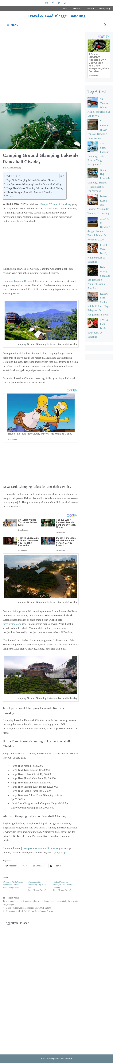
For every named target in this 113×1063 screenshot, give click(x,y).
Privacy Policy (104, 9)
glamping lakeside (14, 901)
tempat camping (30, 901)
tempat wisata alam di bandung (42, 848)
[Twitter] (59, 3)
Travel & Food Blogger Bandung (56, 16)
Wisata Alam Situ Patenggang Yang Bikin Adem (37, 884)
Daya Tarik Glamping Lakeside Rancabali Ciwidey (31, 180)
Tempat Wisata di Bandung (55, 204)
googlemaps (60, 852)
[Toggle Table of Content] (60, 176)
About (64, 9)
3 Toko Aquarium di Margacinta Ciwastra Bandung (28, 908)
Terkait (9, 196)
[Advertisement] (40, 67)
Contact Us (76, 9)
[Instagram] (46, 3)
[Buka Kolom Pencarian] (105, 24)
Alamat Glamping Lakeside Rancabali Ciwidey (29, 192)
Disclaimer (90, 9)
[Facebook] (52, 3)
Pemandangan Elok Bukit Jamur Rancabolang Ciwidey (30, 911)
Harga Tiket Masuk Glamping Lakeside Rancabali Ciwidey (35, 188)
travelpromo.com (12, 623)
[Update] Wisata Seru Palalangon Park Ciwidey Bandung (62, 884)
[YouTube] (65, 3)
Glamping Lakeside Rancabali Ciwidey (23, 281)
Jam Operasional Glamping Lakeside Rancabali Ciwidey (33, 184)
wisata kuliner (65, 901)
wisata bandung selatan (48, 901)
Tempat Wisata (12, 898)
